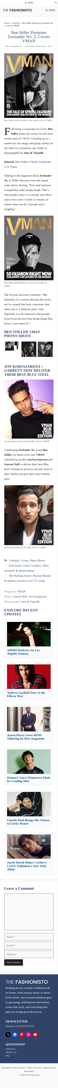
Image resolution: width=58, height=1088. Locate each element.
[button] (55, 3)
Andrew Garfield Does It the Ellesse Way (26, 694)
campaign (29, 128)
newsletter (26, 1026)
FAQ (8, 1056)
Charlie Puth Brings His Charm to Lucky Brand (28, 821)
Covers (25, 560)
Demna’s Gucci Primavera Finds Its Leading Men (28, 779)
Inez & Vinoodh (30, 601)
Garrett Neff (20, 596)
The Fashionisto (13, 46)
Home (7, 23)
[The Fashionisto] (17, 10)
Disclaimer (7, 1068)
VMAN (21, 591)
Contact (11, 1049)
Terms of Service (34, 1068)
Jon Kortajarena (38, 596)
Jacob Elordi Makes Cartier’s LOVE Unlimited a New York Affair (27, 866)
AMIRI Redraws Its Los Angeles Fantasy (23, 651)
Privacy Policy (19, 1068)
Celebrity (16, 23)
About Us (11, 1052)
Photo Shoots (37, 560)
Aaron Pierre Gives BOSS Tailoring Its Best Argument (25, 736)
